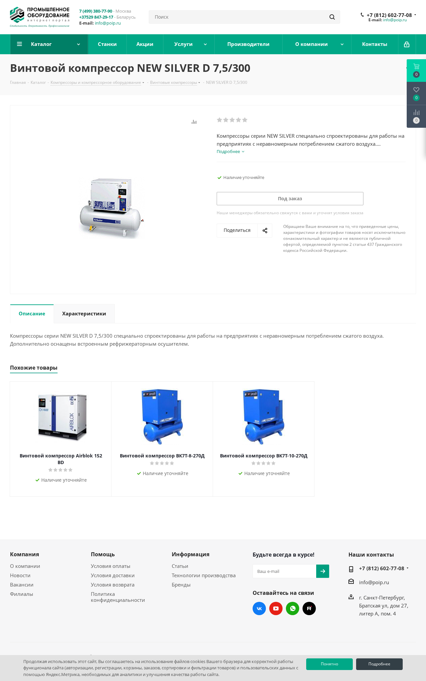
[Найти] (332, 17)
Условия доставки (113, 575)
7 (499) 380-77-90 (95, 11)
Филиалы (21, 594)
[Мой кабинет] (407, 44)
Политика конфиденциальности (118, 597)
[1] (220, 120)
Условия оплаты (110, 566)
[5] (245, 120)
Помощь (103, 554)
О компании (25, 566)
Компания (24, 554)
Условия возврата (112, 584)
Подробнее (379, 664)
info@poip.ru (108, 23)
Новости (20, 575)
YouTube (276, 608)
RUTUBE (309, 608)
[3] (232, 120)
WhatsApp (292, 608)
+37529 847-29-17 (96, 17)
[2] (226, 120)
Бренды (181, 584)
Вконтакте (259, 608)
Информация (190, 554)
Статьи (180, 566)
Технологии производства (204, 575)
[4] (239, 120)
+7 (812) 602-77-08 (389, 15)
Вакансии (22, 584)
